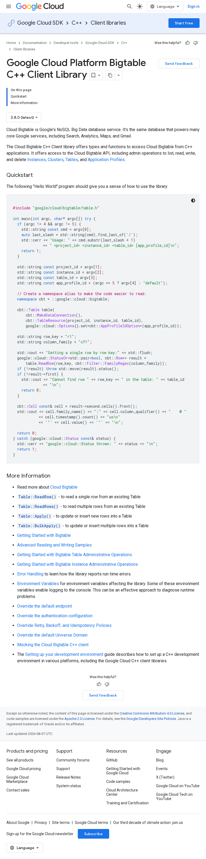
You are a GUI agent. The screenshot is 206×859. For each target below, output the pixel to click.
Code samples (118, 781)
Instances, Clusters (45, 159)
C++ (77, 23)
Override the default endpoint (44, 606)
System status (68, 786)
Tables (71, 159)
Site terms (61, 822)
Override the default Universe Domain (52, 635)
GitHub (111, 760)
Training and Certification (127, 803)
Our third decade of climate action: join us (148, 822)
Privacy (41, 822)
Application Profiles (106, 159)
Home (11, 43)
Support (63, 769)
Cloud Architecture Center (122, 792)
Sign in (193, 6)
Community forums (73, 760)
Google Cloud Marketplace (17, 779)
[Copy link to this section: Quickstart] (38, 175)
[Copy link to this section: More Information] (55, 476)
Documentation (35, 43)
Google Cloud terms (91, 822)
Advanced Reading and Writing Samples (54, 545)
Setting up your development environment (64, 654)
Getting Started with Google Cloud (123, 771)
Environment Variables (38, 583)
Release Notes (68, 777)
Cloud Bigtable (64, 487)
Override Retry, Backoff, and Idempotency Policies (64, 625)
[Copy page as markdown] (110, 75)
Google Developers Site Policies (151, 719)
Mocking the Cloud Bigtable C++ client (53, 644)
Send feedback (179, 63)
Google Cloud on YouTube (178, 786)
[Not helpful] (196, 43)
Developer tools (66, 43)
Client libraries (108, 23)
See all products (20, 760)
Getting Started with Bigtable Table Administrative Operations (74, 554)
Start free (184, 23)
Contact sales (18, 790)
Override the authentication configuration (55, 615)
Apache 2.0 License (79, 719)
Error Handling (30, 574)
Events (162, 769)
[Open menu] (8, 6)
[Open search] (129, 6)
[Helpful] (187, 43)
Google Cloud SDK (40, 23)
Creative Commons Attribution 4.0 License (152, 713)
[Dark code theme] (193, 200)
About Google (18, 822)
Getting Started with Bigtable (44, 535)
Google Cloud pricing (23, 769)
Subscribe (93, 833)
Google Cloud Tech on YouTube (174, 796)
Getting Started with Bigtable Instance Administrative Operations (77, 564)
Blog (160, 760)
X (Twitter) (165, 777)
